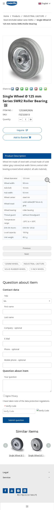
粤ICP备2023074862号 (27, 495)
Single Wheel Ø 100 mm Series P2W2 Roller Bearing (17, 455)
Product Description (15, 155)
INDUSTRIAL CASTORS (34, 263)
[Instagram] (18, 490)
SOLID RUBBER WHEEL (15, 269)
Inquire (20, 130)
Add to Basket (21, 137)
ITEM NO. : (7, 110)
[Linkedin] (24, 490)
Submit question (16, 420)
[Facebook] (5, 490)
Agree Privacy (11, 396)
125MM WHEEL (12, 263)
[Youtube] (11, 490)
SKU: (5, 114)
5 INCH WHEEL (37, 269)
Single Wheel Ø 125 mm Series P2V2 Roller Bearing (36, 455)
